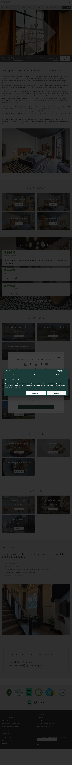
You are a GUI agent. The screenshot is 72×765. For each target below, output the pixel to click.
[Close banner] (66, 370)
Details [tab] (36, 374)
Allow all (56, 393)
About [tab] (57, 374)
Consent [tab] (15, 374)
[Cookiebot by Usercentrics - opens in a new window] (57, 371)
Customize (35, 393)
